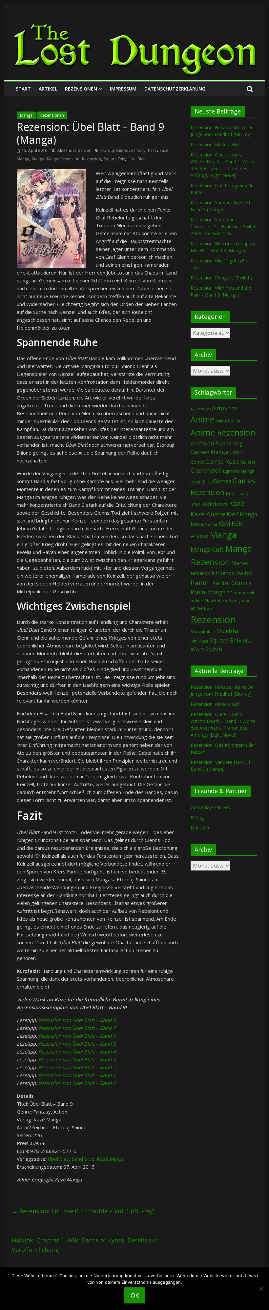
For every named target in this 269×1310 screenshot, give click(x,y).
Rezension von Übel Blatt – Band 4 (77, 1051)
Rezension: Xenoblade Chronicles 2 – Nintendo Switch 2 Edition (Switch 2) (224, 226)
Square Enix (114, 159)
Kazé (152, 150)
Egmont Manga (239, 471)
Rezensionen (81, 89)
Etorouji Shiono (114, 150)
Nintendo (200, 573)
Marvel (239, 563)
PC (229, 593)
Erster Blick (201, 482)
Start (23, 89)
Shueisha (227, 631)
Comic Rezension (230, 461)
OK (135, 1295)
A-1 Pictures (201, 409)
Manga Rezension (63, 159)
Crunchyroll (206, 470)
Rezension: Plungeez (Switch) (221, 278)
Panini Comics (232, 583)
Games (222, 481)
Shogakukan (203, 631)
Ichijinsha (234, 493)
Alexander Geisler (74, 150)
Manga (26, 115)
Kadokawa (214, 504)
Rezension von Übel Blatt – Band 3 (77, 1059)
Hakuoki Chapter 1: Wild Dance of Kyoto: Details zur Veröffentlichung (85, 1245)
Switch (213, 649)
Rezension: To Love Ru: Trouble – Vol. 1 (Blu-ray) (83, 1211)
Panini (201, 582)
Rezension (91, 159)
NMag (197, 817)
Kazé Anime (208, 514)
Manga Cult (207, 549)
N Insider (200, 828)
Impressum (123, 89)
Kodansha (204, 523)
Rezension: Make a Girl (215, 144)
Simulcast (199, 641)
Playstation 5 (217, 601)
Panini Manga (208, 592)
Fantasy (138, 150)
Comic (236, 452)
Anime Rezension (223, 432)
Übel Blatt (137, 159)
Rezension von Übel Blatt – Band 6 (77, 1036)
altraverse (225, 408)
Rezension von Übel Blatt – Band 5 (77, 1043)
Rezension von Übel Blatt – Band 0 (77, 1083)
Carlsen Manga (209, 452)
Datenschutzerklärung (174, 89)
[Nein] (261, 1288)
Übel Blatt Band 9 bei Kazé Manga (86, 1159)
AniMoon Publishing (217, 443)
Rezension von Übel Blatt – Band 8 (77, 1020)
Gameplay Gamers (210, 807)
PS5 (208, 608)
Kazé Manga (242, 514)
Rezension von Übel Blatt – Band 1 (77, 1075)
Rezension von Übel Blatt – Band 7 (77, 1028)
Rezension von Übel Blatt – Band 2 (77, 1067)
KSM (224, 523)
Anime (202, 419)
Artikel (48, 89)
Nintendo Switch (232, 573)
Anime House (228, 421)
